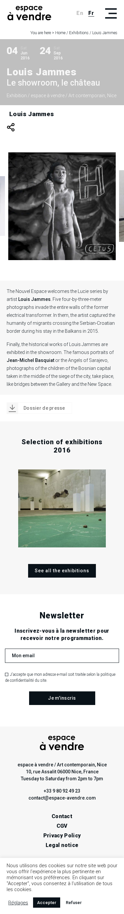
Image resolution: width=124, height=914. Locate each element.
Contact (62, 816)
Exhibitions (79, 33)
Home (60, 33)
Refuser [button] (74, 902)
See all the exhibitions (62, 570)
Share (11, 127)
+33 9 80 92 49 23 (62, 791)
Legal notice (62, 845)
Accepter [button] (46, 902)
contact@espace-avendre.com (62, 798)
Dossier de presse (44, 408)
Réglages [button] (18, 903)
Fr (91, 13)
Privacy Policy (62, 835)
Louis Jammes (31, 114)
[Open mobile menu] (110, 13)
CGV (62, 826)
